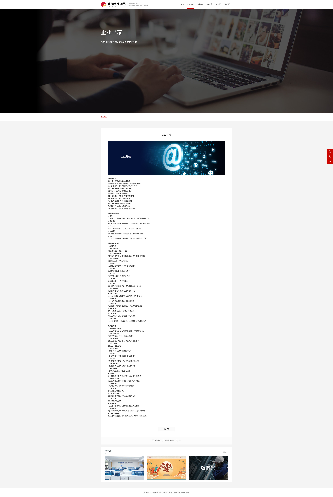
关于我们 (218, 4)
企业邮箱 (104, 117)
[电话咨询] (330, 156)
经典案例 (200, 4)
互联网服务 (190, 4)
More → (225, 452)
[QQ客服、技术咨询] (330, 151)
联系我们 (227, 4)
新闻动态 (209, 4)
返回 (180, 440)
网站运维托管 (169, 440)
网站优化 (158, 440)
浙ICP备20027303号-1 (184, 492)
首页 (182, 4)
